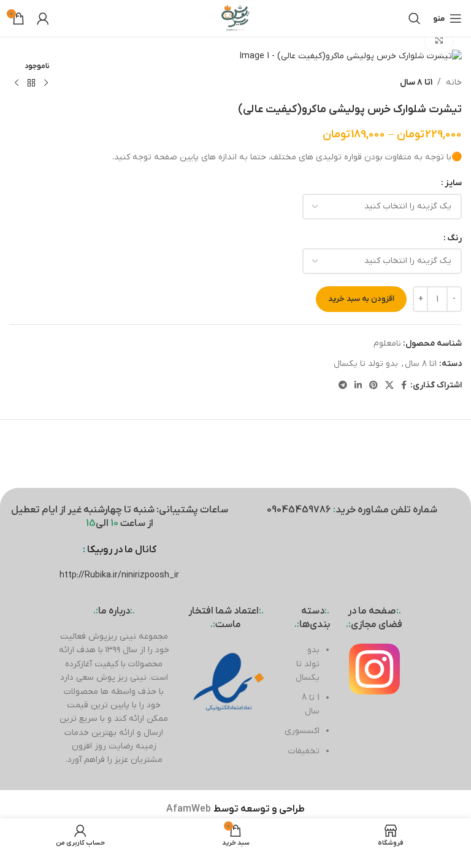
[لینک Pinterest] (373, 386)
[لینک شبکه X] (389, 386)
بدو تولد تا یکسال (366, 364)
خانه (454, 82)
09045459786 (299, 510)
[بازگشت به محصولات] (31, 83)
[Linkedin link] (358, 386)
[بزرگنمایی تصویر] (439, 41)
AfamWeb (188, 809)
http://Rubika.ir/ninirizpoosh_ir (119, 575)
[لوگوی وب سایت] (235, 18)
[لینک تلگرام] (343, 386)
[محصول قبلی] (46, 83)
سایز (453, 183)
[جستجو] (414, 18)
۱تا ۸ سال (416, 82)
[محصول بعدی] (16, 83)
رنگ (454, 238)
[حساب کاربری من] (43, 18)
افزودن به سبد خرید (361, 299)
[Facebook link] (403, 386)
